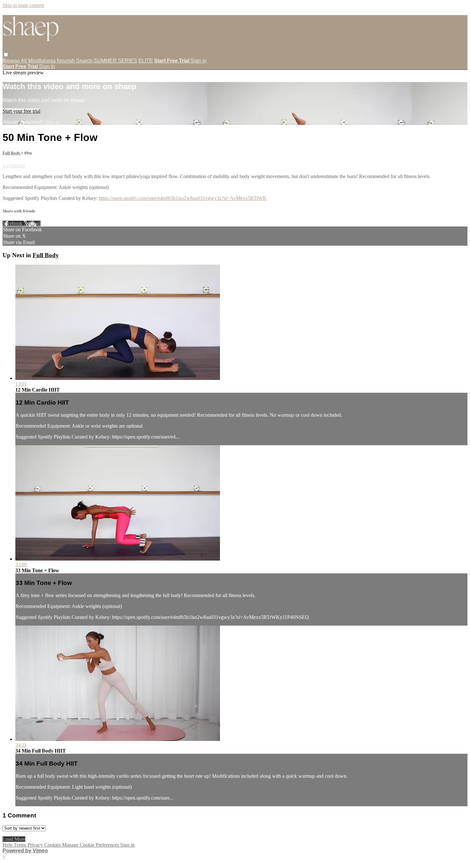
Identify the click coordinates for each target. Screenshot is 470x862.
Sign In (47, 66)
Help (8, 845)
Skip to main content (23, 5)
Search (85, 60)
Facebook (13, 223)
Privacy (35, 845)
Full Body (12, 153)
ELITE (145, 60)
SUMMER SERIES (115, 60)
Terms (20, 845)
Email (35, 223)
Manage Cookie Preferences (91, 845)
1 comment (14, 165)
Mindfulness (42, 60)
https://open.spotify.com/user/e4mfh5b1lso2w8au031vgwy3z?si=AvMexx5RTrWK (183, 198)
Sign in (199, 60)
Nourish (66, 60)
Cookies (53, 845)
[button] (6, 55)
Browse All (15, 60)
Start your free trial (21, 111)
